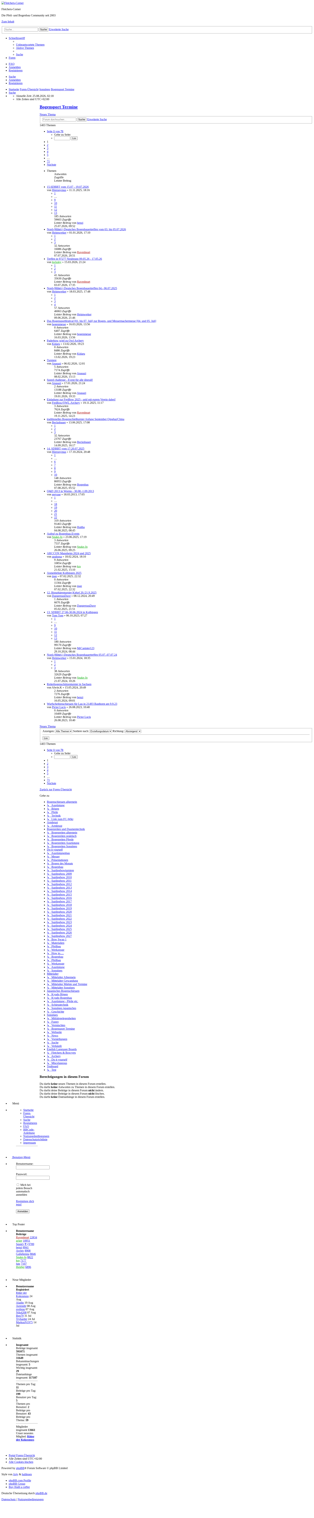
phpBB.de (41, 1493)
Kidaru (56, 343)
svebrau (20, 1309)
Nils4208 (21, 1312)
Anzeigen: (49, 731)
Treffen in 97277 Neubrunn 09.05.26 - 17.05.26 (74, 258)
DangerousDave (61, 595)
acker (19, 1240)
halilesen (27, 1474)
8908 (28, 1250)
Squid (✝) (22, 1244)
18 (55, 504)
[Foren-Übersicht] (12, 3)
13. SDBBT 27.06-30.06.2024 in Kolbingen (72, 612)
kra (79, 566)
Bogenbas (82, 484)
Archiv (20, 1250)
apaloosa (57, 556)
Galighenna (22, 1253)
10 (55, 203)
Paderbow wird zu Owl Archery (65, 340)
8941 (26, 1247)
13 (55, 213)
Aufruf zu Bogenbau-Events (63, 533)
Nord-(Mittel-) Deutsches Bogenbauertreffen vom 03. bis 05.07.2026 (86, 229)
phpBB (20, 1468)
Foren (12, 57)
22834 (33, 1237)
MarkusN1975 (24, 1322)
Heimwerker (59, 232)
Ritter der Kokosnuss (22, 1294)
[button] (55, 131)
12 (55, 209)
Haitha (81, 527)
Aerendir (21, 1305)
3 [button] (47, 148)
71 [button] (48, 161)
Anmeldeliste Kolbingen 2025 (64, 572)
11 (55, 206)
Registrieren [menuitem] (16, 70)
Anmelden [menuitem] (15, 67)
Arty (15, 1474)
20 (55, 510)
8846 (33, 1253)
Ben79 (20, 1315)
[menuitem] (30, 44)
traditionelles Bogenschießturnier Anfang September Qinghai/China (85, 419)
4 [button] (47, 151)
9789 (31, 1244)
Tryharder (21, 1319)
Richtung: (119, 731)
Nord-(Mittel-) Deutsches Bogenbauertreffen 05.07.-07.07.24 (82, 654)
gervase (56, 494)
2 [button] (47, 145)
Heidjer (20, 1267)
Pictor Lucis (59, 707)
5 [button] (47, 154)
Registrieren (16, 83)
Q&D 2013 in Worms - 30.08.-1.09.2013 (70, 491)
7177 (23, 1260)
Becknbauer (59, 422)
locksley (56, 262)
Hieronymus (59, 190)
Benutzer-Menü (21, 1157)
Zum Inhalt (7, 21)
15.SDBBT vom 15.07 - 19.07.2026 (68, 186)
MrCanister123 (85, 648)
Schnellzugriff (17, 38)
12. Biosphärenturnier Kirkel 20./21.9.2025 (71, 592)
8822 (30, 1257)
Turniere (52, 360)
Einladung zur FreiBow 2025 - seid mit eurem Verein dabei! (81, 399)
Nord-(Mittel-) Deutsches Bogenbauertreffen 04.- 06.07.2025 (82, 288)
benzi (80, 222)
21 (55, 514)
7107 (24, 1263)
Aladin (20, 1302)
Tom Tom (57, 615)
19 (55, 507)
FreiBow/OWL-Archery (66, 402)
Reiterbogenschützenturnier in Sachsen (69, 684)
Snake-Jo (57, 536)
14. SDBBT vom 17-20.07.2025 (65, 448)
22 (55, 517)
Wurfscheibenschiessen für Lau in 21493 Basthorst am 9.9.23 (82, 703)
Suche (12, 76)
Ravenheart (83, 252)
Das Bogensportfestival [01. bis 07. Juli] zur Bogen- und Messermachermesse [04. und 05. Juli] (101, 321)
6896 (28, 1267)
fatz (18, 1263)
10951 (26, 1240)
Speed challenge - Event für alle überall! (70, 379)
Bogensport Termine (59, 107)
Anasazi (56, 363)
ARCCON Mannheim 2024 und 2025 (69, 553)
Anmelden (15, 79)
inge (54, 576)
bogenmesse (59, 324)
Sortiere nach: (81, 731)
